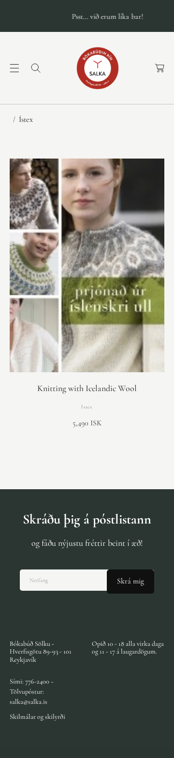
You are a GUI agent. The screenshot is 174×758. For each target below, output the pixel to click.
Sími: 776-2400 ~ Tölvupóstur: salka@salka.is (32, 691)
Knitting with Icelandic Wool (87, 388)
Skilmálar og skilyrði (37, 717)
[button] (14, 68)
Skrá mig (130, 581)
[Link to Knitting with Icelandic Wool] (87, 265)
